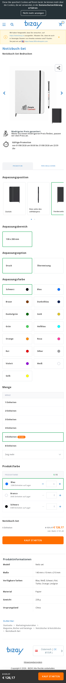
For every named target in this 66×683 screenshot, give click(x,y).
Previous (4, 93)
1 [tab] (31, 219)
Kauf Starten (33, 540)
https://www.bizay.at (17, 35)
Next (62, 93)
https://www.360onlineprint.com (36, 41)
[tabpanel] (14, 198)
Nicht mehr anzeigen (33, 13)
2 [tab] (34, 219)
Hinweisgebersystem (33, 662)
